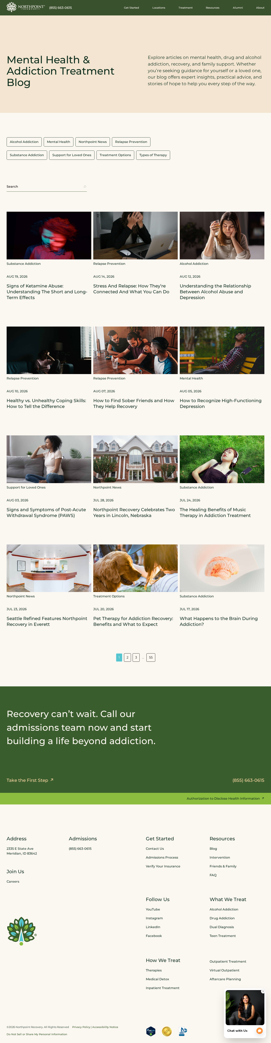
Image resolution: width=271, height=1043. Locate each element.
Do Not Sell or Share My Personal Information (37, 1034)
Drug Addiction (222, 918)
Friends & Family (223, 866)
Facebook (154, 936)
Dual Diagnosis (222, 927)
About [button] (260, 7)
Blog (213, 848)
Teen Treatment (223, 936)
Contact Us (155, 848)
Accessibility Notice (105, 1027)
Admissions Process (162, 857)
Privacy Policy (81, 1027)
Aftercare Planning (225, 979)
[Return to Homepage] (26, 7)
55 (151, 657)
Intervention (220, 857)
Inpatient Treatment (163, 988)
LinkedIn (153, 927)
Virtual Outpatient (225, 970)
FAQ (213, 875)
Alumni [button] (238, 7)
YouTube (153, 909)
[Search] (85, 187)
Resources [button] (212, 7)
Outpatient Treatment (228, 961)
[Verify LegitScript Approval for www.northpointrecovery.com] (151, 1031)
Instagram (154, 918)
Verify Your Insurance (163, 866)
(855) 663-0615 (60, 8)
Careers (13, 881)
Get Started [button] (131, 7)
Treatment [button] (186, 7)
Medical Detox (157, 979)
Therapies (154, 970)
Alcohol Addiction (224, 909)
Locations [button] (158, 7)
